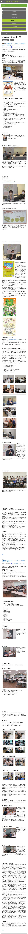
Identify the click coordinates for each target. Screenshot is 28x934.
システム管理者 (15, 47)
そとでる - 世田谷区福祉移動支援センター (12, 1)
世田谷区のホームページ (14, 339)
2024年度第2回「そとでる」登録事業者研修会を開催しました (13, 44)
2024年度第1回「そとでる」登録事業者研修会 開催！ (13, 560)
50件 (11, 40)
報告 (23, 47)
